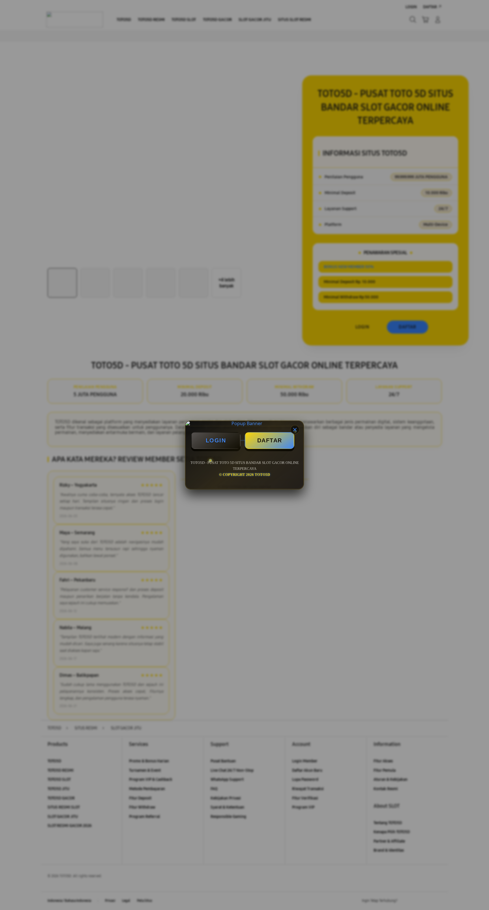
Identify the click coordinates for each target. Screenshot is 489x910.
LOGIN (216, 440)
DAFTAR (269, 440)
